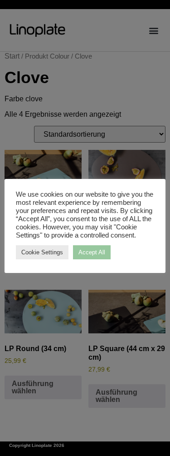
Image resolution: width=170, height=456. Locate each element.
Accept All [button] (91, 252)
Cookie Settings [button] (42, 252)
